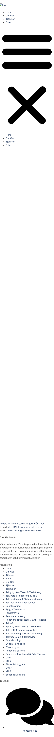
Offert (9, 22)
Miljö (8, 660)
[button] (27, 78)
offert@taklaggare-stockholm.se (25, 527)
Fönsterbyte (12, 612)
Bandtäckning (13, 606)
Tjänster (10, 18)
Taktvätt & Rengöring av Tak (21, 595)
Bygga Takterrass (15, 609)
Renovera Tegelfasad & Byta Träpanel (26, 619)
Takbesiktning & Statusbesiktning (24, 599)
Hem (8, 12)
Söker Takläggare (15, 664)
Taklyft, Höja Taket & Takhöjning (23, 592)
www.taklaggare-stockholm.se (24, 530)
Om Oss (10, 15)
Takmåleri (11, 588)
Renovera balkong (15, 616)
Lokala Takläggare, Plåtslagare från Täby (22, 523)
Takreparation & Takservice (20, 602)
